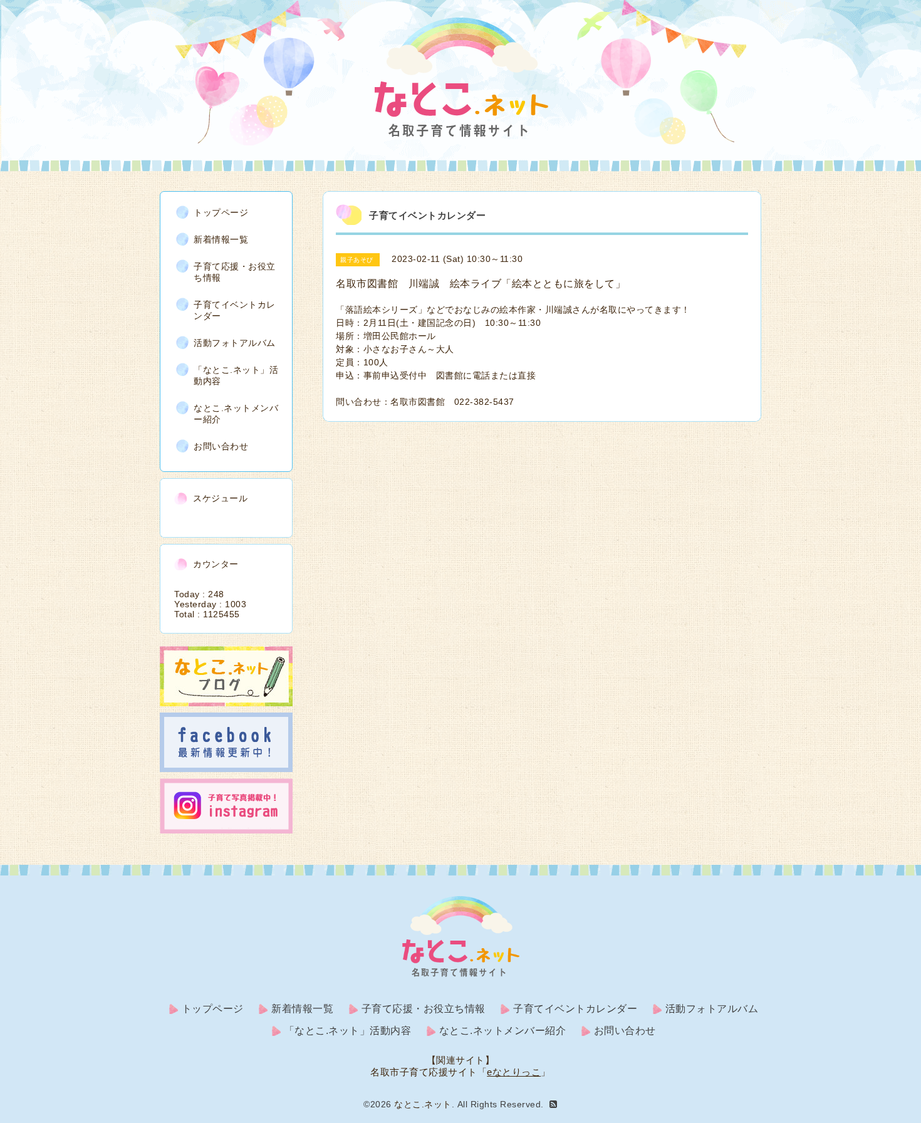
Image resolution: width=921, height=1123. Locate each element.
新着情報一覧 (221, 239)
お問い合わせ (221, 446)
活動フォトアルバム (235, 343)
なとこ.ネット (423, 1104)
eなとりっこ (514, 1072)
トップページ (221, 212)
